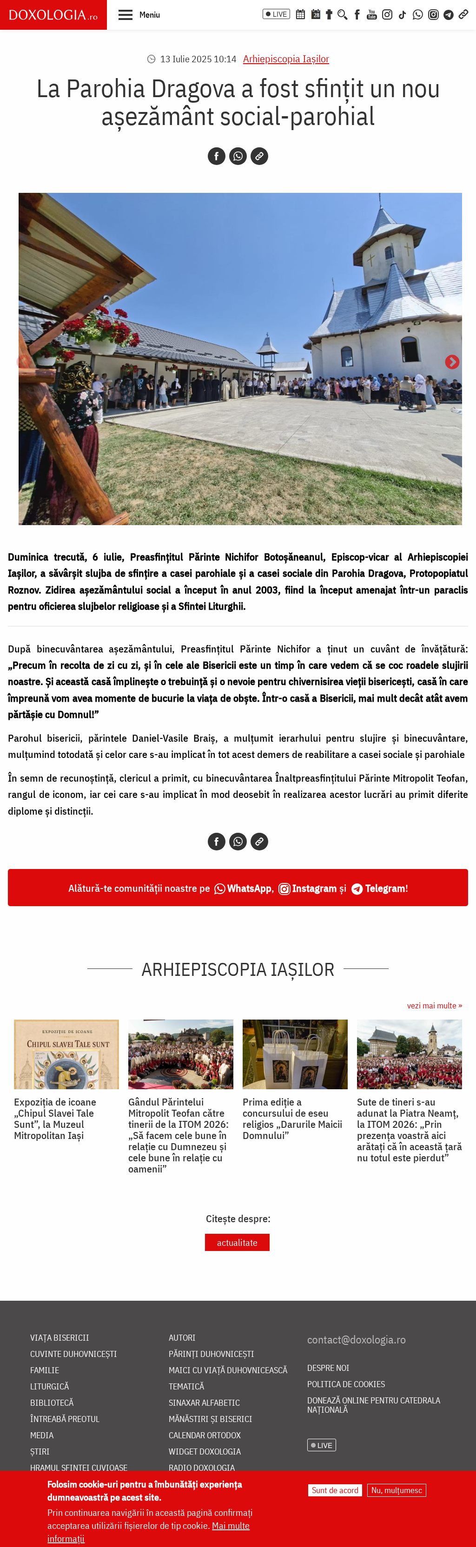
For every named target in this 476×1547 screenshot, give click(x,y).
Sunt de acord (335, 1490)
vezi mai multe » (434, 1005)
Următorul (452, 363)
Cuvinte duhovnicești (73, 1354)
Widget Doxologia (205, 1452)
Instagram (314, 888)
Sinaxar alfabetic (204, 1403)
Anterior (23, 363)
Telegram (385, 888)
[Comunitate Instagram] (433, 13)
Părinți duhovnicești (211, 1354)
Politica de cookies (346, 1384)
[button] (139, 14)
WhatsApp (249, 888)
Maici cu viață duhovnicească (228, 1371)
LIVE (280, 14)
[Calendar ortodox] (300, 13)
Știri (40, 1452)
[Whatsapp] (238, 156)
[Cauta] (342, 13)
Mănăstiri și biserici (210, 1419)
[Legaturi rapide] (463, 13)
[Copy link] (259, 156)
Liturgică (49, 1387)
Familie (44, 1371)
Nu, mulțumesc (396, 1490)
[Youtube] (371, 13)
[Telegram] (449, 13)
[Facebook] (357, 13)
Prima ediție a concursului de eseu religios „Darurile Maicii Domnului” (292, 1118)
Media (41, 1436)
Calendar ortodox (205, 1436)
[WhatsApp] (417, 13)
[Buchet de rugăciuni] (329, 13)
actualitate (237, 1242)
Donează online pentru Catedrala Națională (373, 1405)
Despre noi (328, 1368)
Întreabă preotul (64, 1419)
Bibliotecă (51, 1403)
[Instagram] (387, 13)
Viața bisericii (59, 1338)
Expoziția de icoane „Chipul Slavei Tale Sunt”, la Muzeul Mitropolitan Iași (55, 1118)
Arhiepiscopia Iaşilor (286, 58)
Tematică (186, 1387)
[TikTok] (402, 13)
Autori (182, 1338)
